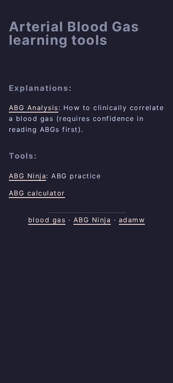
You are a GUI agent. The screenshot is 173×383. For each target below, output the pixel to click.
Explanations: (40, 88)
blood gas (47, 220)
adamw (132, 220)
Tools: (23, 156)
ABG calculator (37, 193)
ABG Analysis (33, 107)
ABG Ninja (28, 176)
